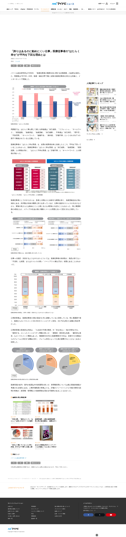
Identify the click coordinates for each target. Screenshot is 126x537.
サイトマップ (34, 509)
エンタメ (59, 9)
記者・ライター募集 (60, 513)
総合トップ (10, 9)
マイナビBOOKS (110, 9)
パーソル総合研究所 (18, 458)
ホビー (66, 9)
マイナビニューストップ (14, 478)
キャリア (34, 478)
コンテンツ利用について (37, 511)
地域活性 (75, 9)
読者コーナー (92, 9)
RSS (32, 513)
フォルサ (17, 61)
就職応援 (53, 9)
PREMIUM (30, 9)
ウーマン (36, 9)
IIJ (82, 9)
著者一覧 (10, 518)
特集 (70, 9)
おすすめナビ (101, 9)
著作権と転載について (14, 509)
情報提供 (33, 516)
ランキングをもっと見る (93, 134)
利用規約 (33, 506)
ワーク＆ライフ (45, 9)
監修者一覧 (34, 518)
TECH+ (16, 9)
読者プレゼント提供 (13, 511)
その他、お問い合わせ (14, 516)
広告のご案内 (11, 513)
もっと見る (90, 139)
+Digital (22, 9)
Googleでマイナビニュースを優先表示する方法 (63, 12)
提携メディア (58, 511)
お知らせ (10, 506)
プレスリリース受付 (60, 509)
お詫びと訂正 (58, 516)
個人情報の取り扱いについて (62, 506)
